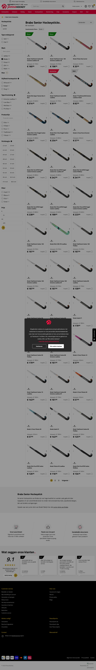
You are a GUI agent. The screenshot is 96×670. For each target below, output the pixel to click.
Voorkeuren (39, 346)
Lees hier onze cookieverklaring (49, 341)
